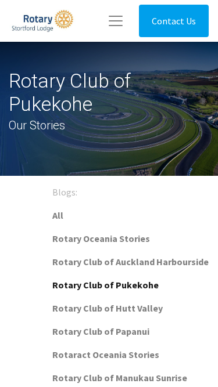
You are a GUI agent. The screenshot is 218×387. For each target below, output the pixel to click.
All (57, 215)
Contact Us (174, 21)
